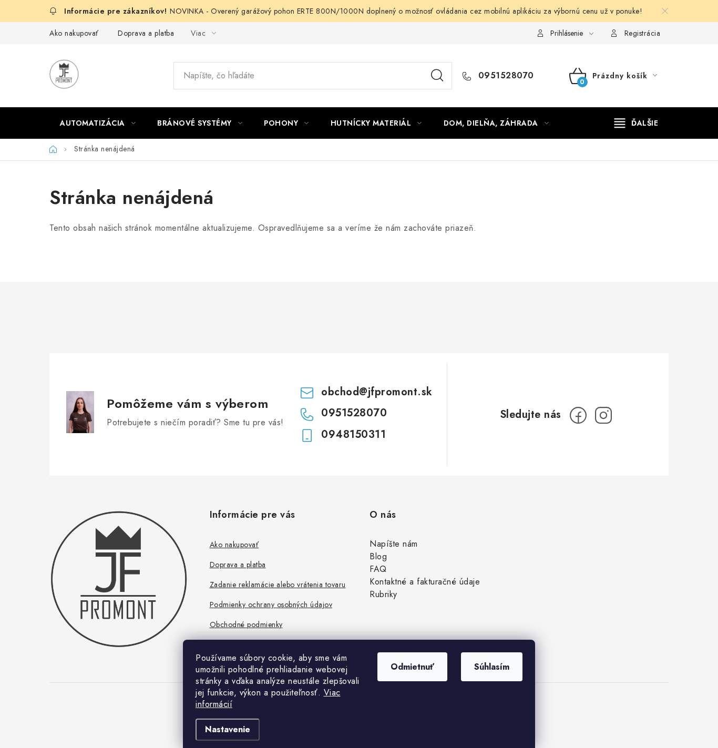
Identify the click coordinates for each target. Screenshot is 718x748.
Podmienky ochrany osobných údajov (271, 604)
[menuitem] (97, 123)
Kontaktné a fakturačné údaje (425, 582)
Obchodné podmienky (246, 624)
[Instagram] (603, 415)
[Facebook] (578, 415)
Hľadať (437, 75)
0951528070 (504, 75)
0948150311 (353, 434)
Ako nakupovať (74, 33)
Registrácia (642, 33)
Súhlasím (491, 667)
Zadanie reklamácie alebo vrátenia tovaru (278, 584)
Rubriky (383, 594)
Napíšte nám (394, 544)
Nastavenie (227, 729)
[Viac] (636, 123)
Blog (378, 556)
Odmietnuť (412, 667)
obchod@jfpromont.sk (377, 391)
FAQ (378, 569)
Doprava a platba (146, 33)
